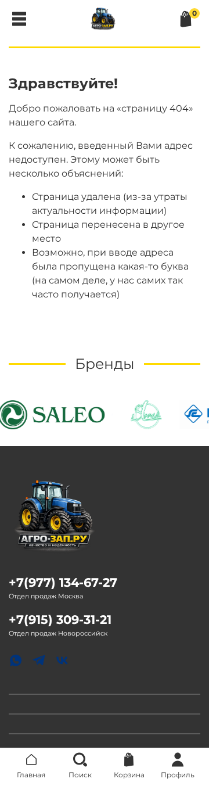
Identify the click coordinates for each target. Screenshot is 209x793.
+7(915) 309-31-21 (60, 619)
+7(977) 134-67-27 (63, 582)
